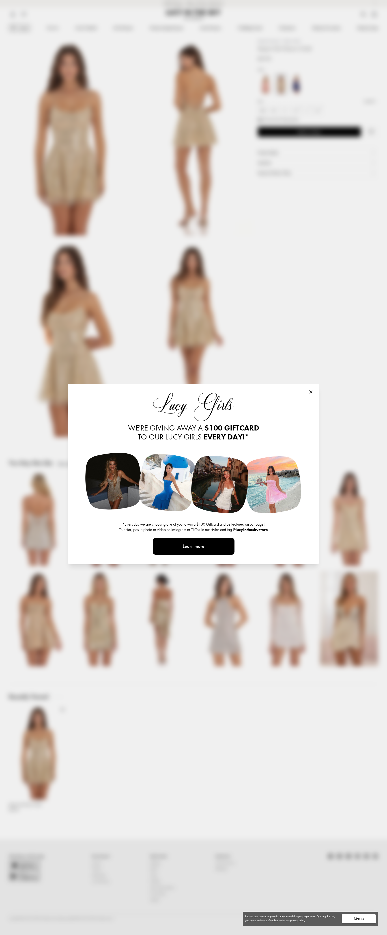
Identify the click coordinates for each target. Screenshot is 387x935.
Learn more (193, 546)
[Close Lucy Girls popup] (311, 392)
